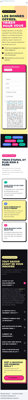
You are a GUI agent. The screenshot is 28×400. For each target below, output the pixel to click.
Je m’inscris (13, 377)
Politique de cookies (17, 393)
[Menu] (26, 2)
